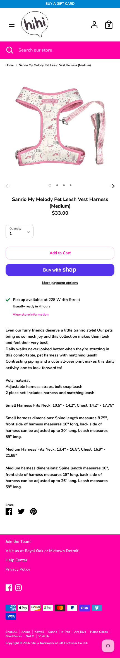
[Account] (94, 22)
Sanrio (52, 632)
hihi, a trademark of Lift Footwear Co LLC (60, 643)
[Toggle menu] (12, 24)
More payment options (60, 283)
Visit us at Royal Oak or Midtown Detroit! (42, 550)
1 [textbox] (10, 233)
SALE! (30, 636)
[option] (60, 126)
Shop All (11, 632)
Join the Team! (18, 541)
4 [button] (70, 185)
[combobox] (19, 231)
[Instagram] (18, 587)
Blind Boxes (14, 636)
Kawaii (39, 632)
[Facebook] (9, 587)
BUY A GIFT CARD (60, 3)
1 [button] (50, 185)
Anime (25, 632)
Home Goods (99, 632)
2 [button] (57, 185)
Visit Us (44, 636)
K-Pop (65, 632)
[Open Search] (9, 50)
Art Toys (80, 632)
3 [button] (64, 185)
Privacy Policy (18, 569)
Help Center (16, 560)
